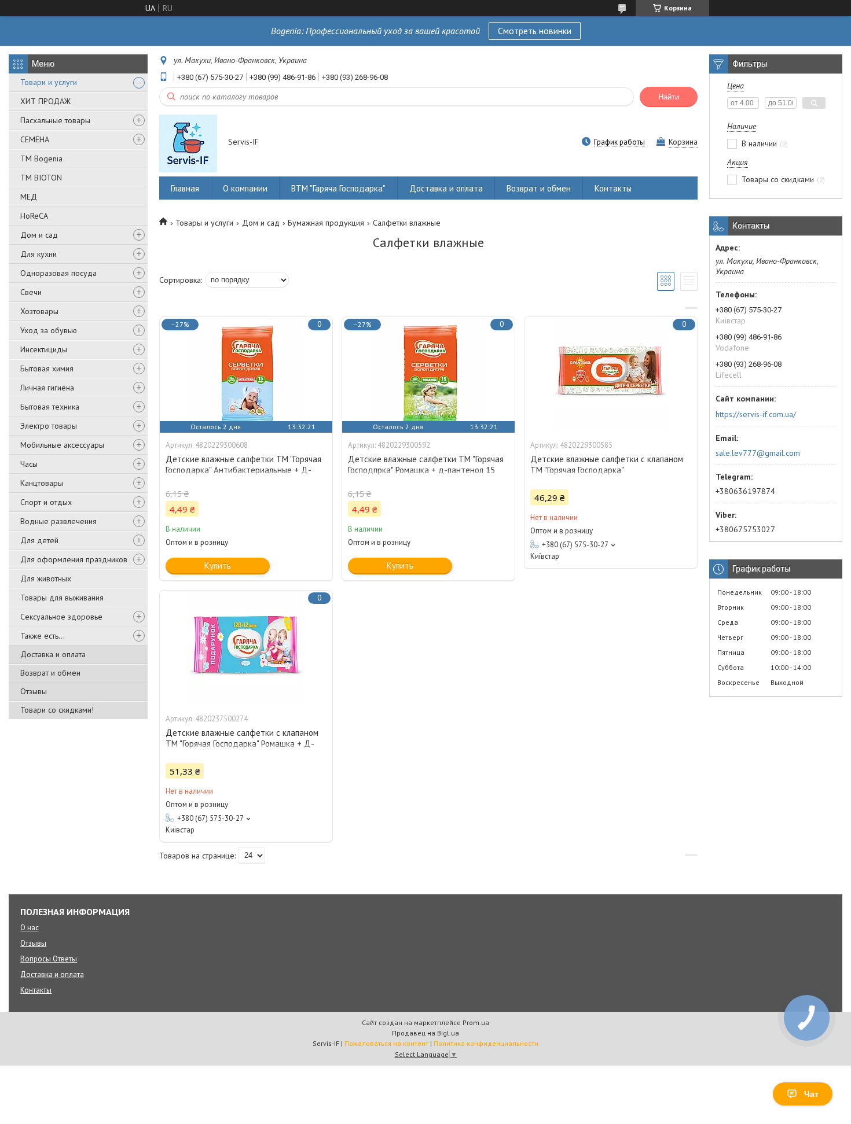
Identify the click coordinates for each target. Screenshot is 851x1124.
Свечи (31, 292)
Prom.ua (476, 1022)
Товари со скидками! (57, 710)
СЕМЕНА (34, 139)
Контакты (613, 188)
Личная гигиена (47, 387)
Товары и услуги (204, 223)
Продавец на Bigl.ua (425, 1033)
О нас (29, 928)
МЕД (28, 196)
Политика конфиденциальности (486, 1043)
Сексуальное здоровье (61, 616)
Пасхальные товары (55, 120)
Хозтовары (39, 311)
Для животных (45, 578)
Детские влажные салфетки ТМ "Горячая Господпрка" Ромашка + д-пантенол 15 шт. (426, 470)
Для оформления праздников (73, 559)
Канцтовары (41, 483)
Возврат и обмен (50, 673)
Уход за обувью (48, 330)
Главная (185, 188)
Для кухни (38, 254)
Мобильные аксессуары (62, 445)
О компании (245, 188)
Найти (668, 97)
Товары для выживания (62, 597)
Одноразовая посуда (58, 273)
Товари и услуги (48, 82)
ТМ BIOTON (41, 177)
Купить (217, 565)
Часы (29, 464)
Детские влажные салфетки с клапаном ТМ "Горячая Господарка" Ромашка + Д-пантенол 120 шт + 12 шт (242, 743)
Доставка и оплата (53, 654)
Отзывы (33, 691)
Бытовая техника (49, 406)
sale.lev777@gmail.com (758, 453)
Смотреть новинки (534, 30)
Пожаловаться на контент (386, 1043)
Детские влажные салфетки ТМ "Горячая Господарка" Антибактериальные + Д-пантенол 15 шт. (243, 470)
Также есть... (42, 636)
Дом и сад (39, 235)
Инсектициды (43, 349)
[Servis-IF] (188, 142)
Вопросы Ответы (48, 959)
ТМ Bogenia (41, 158)
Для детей (39, 540)
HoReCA (34, 216)
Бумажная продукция (326, 223)
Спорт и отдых (46, 502)
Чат (811, 1094)
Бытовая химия (47, 368)
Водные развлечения (58, 521)
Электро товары (48, 426)
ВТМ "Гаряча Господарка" (338, 188)
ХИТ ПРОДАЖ (45, 101)
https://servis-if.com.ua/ (756, 414)
